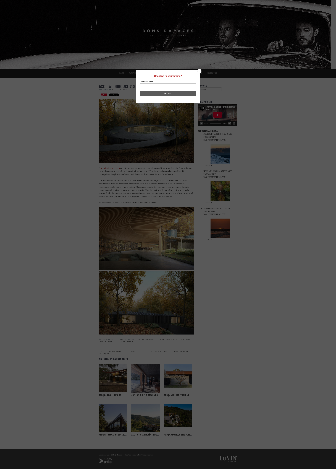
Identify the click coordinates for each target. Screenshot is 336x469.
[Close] (199, 71)
